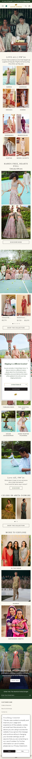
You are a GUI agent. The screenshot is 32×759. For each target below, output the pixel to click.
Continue (16, 389)
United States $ (16, 384)
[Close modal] (28, 361)
